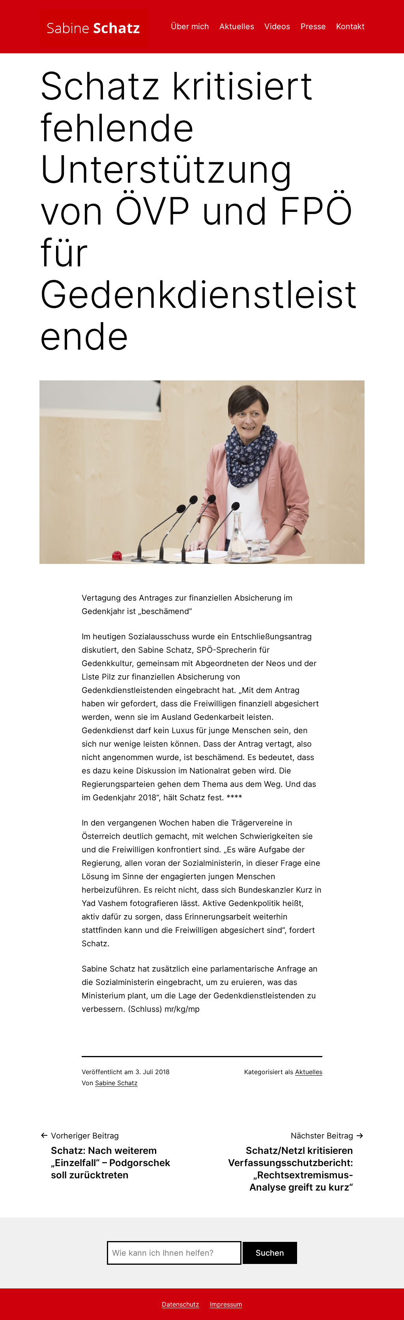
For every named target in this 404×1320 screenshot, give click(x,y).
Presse (313, 26)
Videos (277, 26)
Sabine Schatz (116, 1083)
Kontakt (350, 26)
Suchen (270, 1253)
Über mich (190, 26)
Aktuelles (236, 26)
